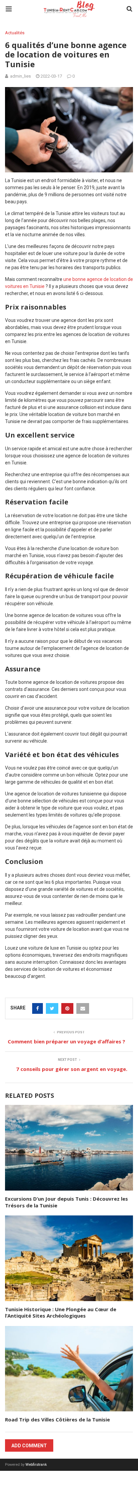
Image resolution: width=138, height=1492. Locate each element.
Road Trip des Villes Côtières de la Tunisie (58, 1419)
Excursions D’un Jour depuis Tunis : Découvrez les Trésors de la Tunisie (66, 1202)
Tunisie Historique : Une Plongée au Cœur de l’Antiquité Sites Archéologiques (60, 1312)
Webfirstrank (36, 1464)
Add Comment (29, 1445)
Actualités (14, 32)
